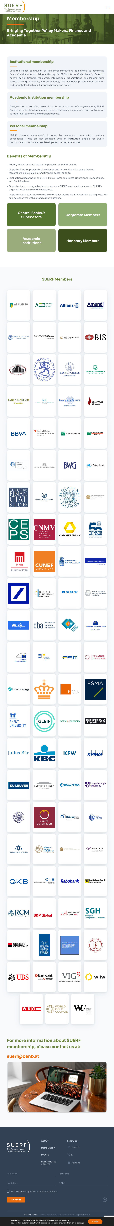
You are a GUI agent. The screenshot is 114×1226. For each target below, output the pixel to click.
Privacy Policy (30, 1214)
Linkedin (76, 1147)
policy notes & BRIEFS (48, 1162)
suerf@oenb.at (23, 1056)
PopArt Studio (83, 1214)
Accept (95, 1221)
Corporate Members (82, 214)
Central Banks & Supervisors (31, 214)
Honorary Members (82, 240)
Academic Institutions (31, 240)
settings (80, 1223)
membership (48, 1147)
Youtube (76, 1162)
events (45, 1154)
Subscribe (16, 1199)
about (45, 1141)
